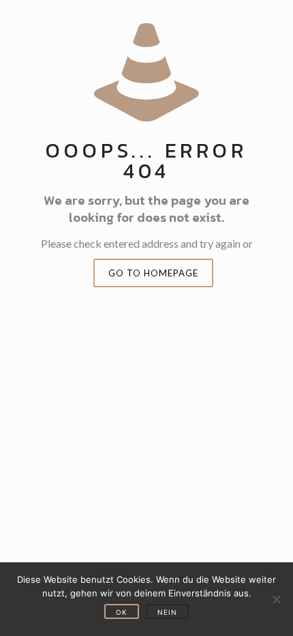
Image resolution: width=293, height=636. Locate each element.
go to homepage (153, 273)
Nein (167, 612)
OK (121, 612)
